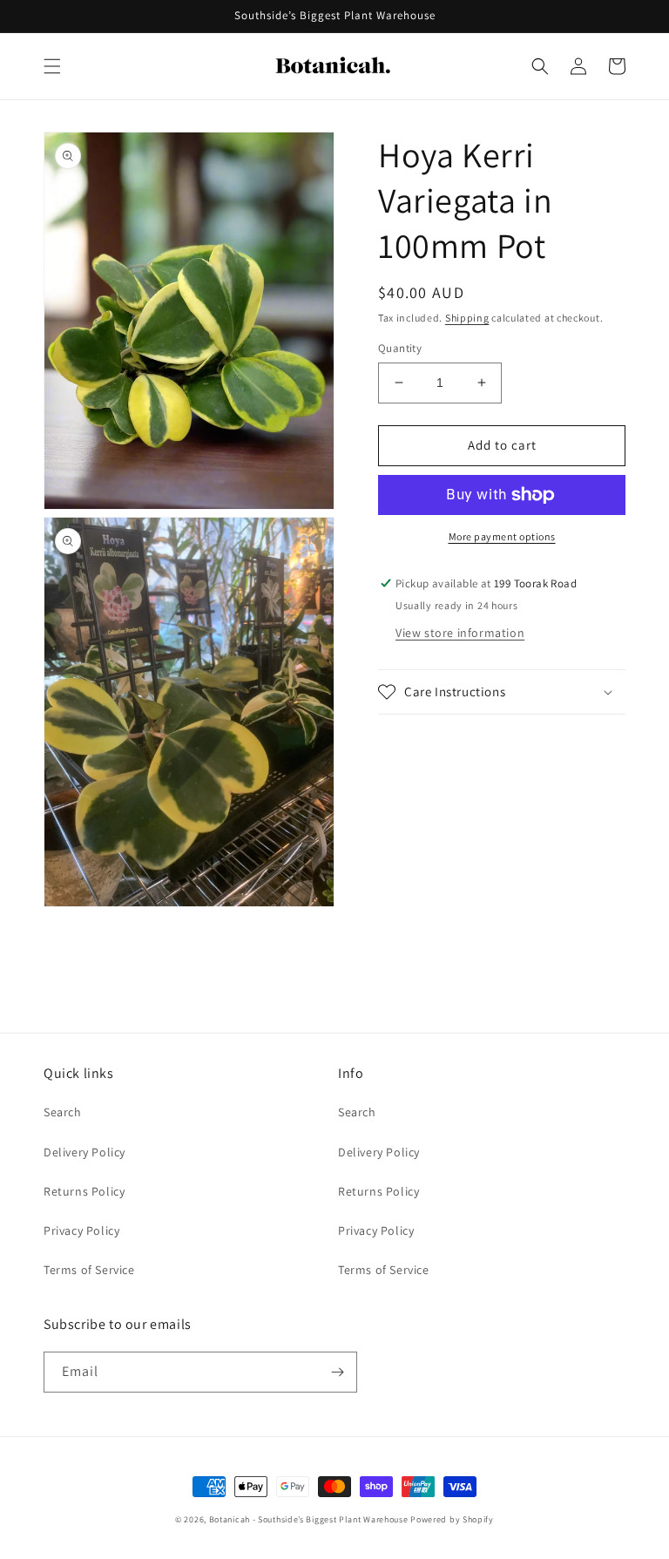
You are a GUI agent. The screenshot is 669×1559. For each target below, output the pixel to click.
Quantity (400, 348)
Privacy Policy (81, 1230)
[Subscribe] (337, 1372)
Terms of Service (89, 1270)
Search (63, 1112)
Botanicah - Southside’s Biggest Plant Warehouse (309, 1519)
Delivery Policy (84, 1152)
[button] (52, 66)
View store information (459, 633)
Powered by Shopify (452, 1519)
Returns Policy (84, 1191)
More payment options (502, 536)
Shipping (467, 317)
